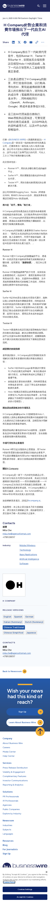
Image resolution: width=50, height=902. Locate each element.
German (29, 617)
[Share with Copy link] (37, 42)
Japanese (31, 633)
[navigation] (44, 6)
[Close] (46, 872)
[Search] (38, 6)
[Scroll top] (40, 731)
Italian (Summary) (13, 622)
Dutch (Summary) (34, 622)
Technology (25, 550)
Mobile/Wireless (27, 545)
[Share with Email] (31, 42)
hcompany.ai (34, 500)
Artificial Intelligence (29, 559)
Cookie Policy (9, 882)
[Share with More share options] (43, 42)
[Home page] (14, 6)
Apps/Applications (28, 554)
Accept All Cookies (25, 897)
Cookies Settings (25, 889)
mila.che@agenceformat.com (17, 533)
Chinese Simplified (13, 633)
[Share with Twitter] (19, 42)
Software (23, 563)
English (7, 617)
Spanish (18, 617)
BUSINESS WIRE (17, 139)
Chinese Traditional (14, 627)
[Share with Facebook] (25, 42)
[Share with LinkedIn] (13, 42)
